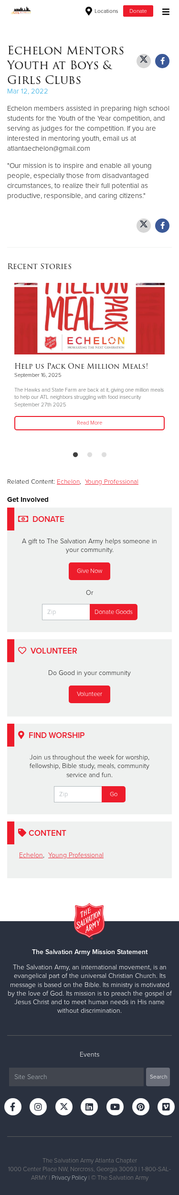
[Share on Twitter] (144, 61)
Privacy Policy (69, 1178)
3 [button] (104, 455)
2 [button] (90, 455)
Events (89, 1054)
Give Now (89, 571)
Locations (105, 11)
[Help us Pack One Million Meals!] (89, 318)
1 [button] (75, 455)
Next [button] (31, 363)
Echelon (68, 482)
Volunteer (89, 694)
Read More (89, 423)
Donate (138, 11)
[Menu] (163, 11)
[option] (89, 357)
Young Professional (111, 482)
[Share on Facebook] (162, 61)
